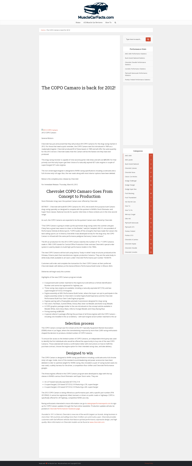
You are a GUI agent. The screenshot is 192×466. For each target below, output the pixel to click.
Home (78, 22)
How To (108, 22)
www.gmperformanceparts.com (99, 403)
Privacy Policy (149, 463)
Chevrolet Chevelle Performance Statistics (135, 63)
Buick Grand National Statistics (135, 58)
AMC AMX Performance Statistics (136, 54)
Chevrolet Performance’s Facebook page (65, 409)
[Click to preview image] (50, 130)
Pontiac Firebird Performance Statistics (137, 80)
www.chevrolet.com (97, 422)
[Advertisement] (80, 109)
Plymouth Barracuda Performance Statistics (136, 74)
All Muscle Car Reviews (92, 22)
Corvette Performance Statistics (135, 69)
